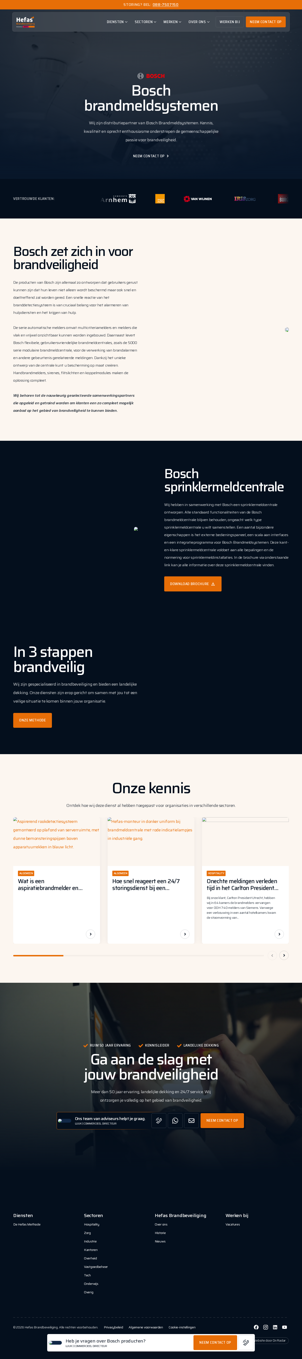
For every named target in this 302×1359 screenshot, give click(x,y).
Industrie (90, 1241)
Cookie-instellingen (182, 1327)
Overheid (90, 1258)
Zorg (87, 1232)
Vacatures (233, 1224)
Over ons (197, 21)
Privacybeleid (113, 1327)
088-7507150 (166, 5)
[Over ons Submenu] (209, 22)
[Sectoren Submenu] (156, 22)
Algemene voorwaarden (146, 1327)
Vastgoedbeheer (96, 1266)
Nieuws (160, 1241)
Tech (87, 1275)
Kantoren (91, 1249)
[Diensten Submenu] (127, 22)
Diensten (115, 21)
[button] (284, 955)
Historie (160, 1232)
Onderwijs (91, 1283)
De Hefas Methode (27, 1224)
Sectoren (144, 21)
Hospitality (91, 1224)
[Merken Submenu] (181, 22)
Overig (88, 1292)
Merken (171, 21)
